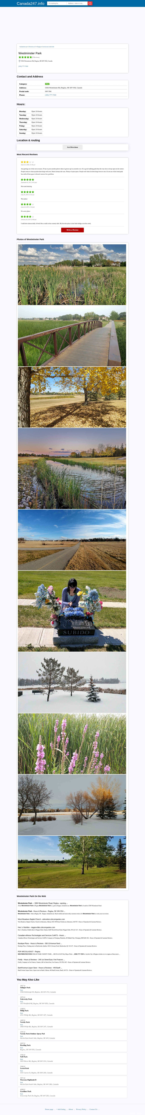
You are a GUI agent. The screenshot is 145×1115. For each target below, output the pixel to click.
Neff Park (23, 1057)
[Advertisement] (72, 24)
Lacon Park (24, 1068)
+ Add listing (60, 1109)
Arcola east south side (48, 46)
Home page (49, 1109)
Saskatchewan (23, 46)
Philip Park (24, 1011)
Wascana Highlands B (28, 1080)
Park (47, 84)
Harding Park (25, 1045)
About (71, 1109)
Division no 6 (32, 46)
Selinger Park (25, 987)
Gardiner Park (25, 1091)
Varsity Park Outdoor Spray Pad (32, 1034)
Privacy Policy (81, 1109)
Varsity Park (25, 1022)
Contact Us (93, 1109)
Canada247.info (30, 3)
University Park (26, 999)
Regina (39, 46)
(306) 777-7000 (23, 66)
